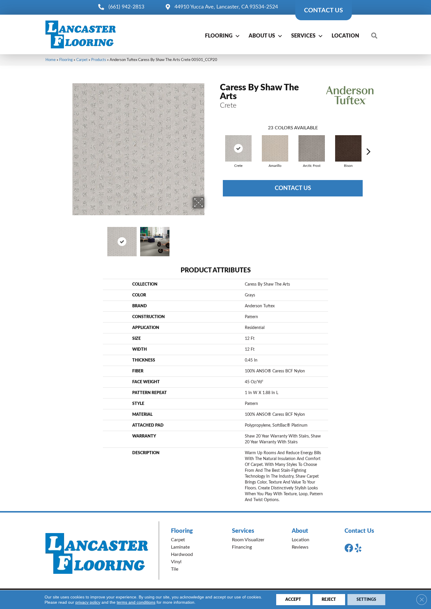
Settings (366, 600)
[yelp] (358, 548)
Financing (242, 547)
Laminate (180, 547)
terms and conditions (136, 602)
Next (208, 239)
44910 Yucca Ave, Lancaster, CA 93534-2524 (226, 7)
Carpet (82, 60)
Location (345, 36)
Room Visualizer (248, 539)
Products (98, 60)
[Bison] (348, 148)
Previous (68, 239)
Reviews (300, 547)
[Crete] (238, 148)
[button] (237, 36)
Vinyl (176, 561)
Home (50, 60)
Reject (329, 600)
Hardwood (182, 554)
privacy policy (87, 602)
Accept (293, 600)
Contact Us (293, 188)
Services (303, 36)
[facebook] (349, 548)
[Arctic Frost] (311, 148)
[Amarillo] (275, 148)
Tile (174, 569)
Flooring (219, 36)
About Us (262, 36)
